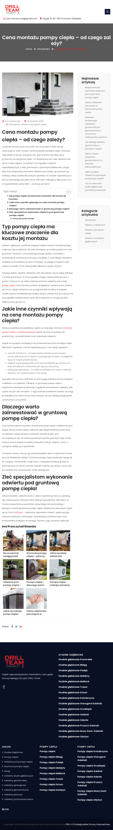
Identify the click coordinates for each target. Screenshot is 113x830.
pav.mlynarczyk (12, 121)
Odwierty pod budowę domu (18, 799)
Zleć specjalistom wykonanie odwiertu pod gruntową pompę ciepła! (36, 214)
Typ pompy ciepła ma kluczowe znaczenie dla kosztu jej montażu (37, 197)
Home (29, 49)
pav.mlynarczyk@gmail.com (21, 18)
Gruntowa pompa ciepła (16, 766)
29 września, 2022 (35, 121)
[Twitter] (16, 626)
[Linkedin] (21, 626)
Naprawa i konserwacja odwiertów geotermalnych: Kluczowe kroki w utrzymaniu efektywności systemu (96, 127)
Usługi (7, 771)
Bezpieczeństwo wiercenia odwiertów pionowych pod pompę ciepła (95, 92)
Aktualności (43, 49)
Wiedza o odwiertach (95, 225)
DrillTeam (18, 512)
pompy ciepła (8, 285)
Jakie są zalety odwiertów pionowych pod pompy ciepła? (95, 175)
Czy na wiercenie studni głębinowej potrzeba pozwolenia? (95, 186)
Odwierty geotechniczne (16, 790)
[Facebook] (12, 626)
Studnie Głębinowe (13, 752)
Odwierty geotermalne (15, 780)
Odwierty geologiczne (15, 785)
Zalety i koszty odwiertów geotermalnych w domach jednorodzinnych (93, 160)
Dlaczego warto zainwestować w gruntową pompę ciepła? (39, 208)
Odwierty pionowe (13, 794)
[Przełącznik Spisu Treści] (67, 192)
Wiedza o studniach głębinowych (94, 240)
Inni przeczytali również (23, 218)
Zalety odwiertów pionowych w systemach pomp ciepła (93, 107)
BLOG (5, 809)
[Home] (12, 9)
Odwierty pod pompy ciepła (18, 761)
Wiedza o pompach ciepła (34, 124)
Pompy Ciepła (11, 757)
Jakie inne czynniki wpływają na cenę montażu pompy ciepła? (36, 204)
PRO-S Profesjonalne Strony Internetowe (88, 824)
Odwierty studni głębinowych (18, 775)
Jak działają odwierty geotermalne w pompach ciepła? (95, 145)
